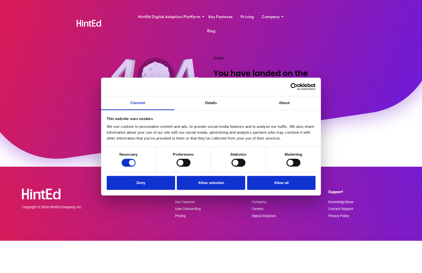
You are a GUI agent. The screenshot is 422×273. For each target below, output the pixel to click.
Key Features (220, 16)
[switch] (183, 162)
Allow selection (211, 183)
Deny (141, 183)
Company (271, 16)
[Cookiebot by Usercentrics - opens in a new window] (294, 86)
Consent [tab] (137, 102)
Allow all (281, 183)
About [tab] (284, 102)
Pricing (247, 16)
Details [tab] (211, 102)
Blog (211, 30)
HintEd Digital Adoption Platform (169, 16)
